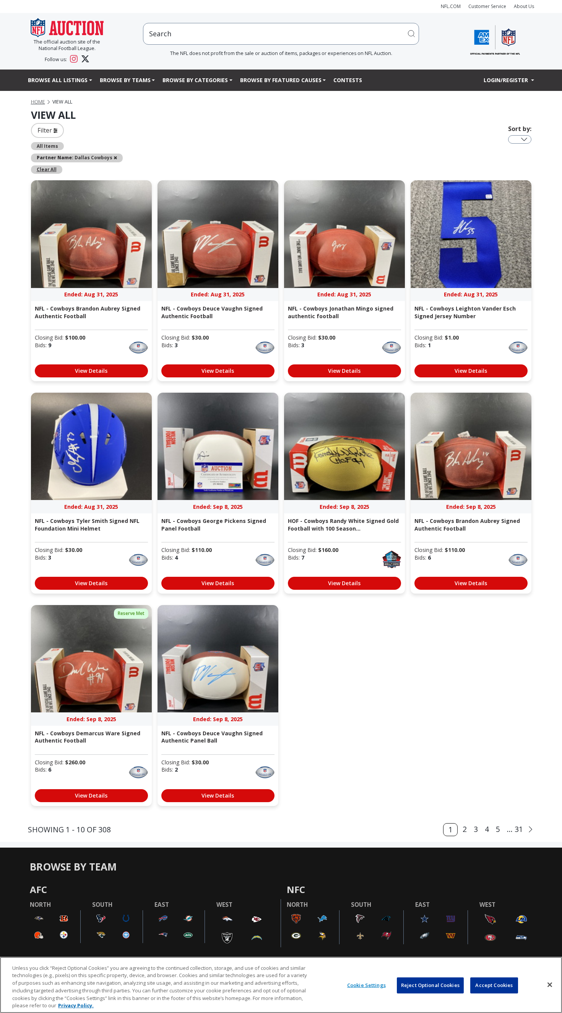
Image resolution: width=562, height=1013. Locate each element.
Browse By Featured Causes (281, 80)
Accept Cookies (494, 985)
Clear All (47, 169)
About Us (524, 6)
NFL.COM (451, 6)
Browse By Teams (125, 80)
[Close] (549, 984)
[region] (281, 985)
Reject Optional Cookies (430, 985)
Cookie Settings (366, 985)
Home (38, 102)
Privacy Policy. (76, 1005)
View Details (91, 370)
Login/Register (507, 80)
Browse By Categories (195, 80)
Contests (347, 80)
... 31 (515, 829)
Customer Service (487, 6)
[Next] (530, 829)
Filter (45, 130)
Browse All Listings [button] (58, 80)
